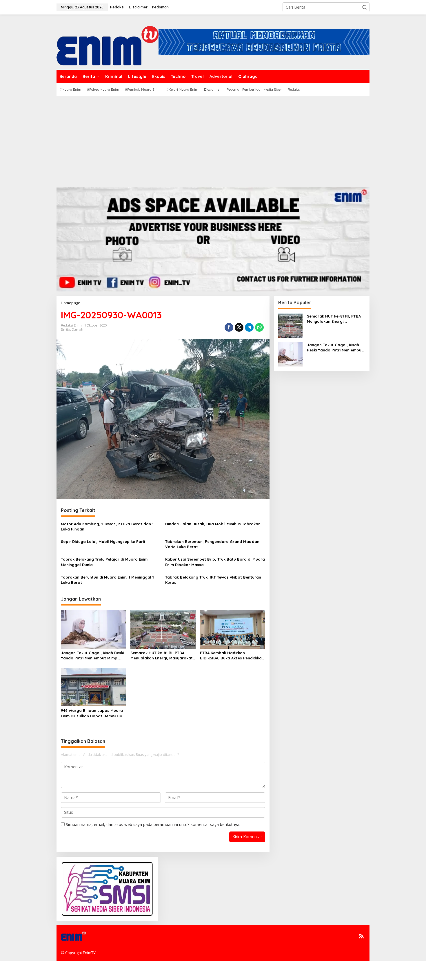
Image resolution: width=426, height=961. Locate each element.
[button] (364, 7)
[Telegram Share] (249, 327)
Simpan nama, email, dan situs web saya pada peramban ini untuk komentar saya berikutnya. (153, 824)
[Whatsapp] (259, 327)
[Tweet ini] (239, 327)
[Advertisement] (213, 139)
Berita (65, 329)
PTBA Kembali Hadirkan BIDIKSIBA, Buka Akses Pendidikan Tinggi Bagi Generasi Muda (232, 655)
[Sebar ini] (229, 327)
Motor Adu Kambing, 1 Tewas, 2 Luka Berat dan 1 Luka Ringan (107, 526)
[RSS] (361, 936)
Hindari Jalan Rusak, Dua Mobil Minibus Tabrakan (213, 523)
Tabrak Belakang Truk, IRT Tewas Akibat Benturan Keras (213, 580)
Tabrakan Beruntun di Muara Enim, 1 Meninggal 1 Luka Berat (107, 580)
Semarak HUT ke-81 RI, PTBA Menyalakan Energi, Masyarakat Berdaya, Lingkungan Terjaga (161, 655)
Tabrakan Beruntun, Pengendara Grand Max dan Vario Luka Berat (212, 544)
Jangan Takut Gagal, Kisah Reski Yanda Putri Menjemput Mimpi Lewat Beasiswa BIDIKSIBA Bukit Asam (92, 655)
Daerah (77, 329)
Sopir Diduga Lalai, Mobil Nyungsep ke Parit (103, 541)
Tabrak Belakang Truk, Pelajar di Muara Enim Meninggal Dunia (104, 562)
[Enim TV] (108, 41)
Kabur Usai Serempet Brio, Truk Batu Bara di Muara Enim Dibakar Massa (215, 562)
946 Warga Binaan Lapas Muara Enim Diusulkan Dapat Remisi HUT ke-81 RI (93, 713)
